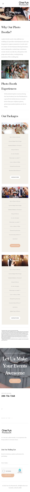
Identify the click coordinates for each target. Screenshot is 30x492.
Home (8, 15)
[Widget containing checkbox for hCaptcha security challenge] (11, 471)
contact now (15, 177)
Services (14, 15)
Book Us (15, 380)
